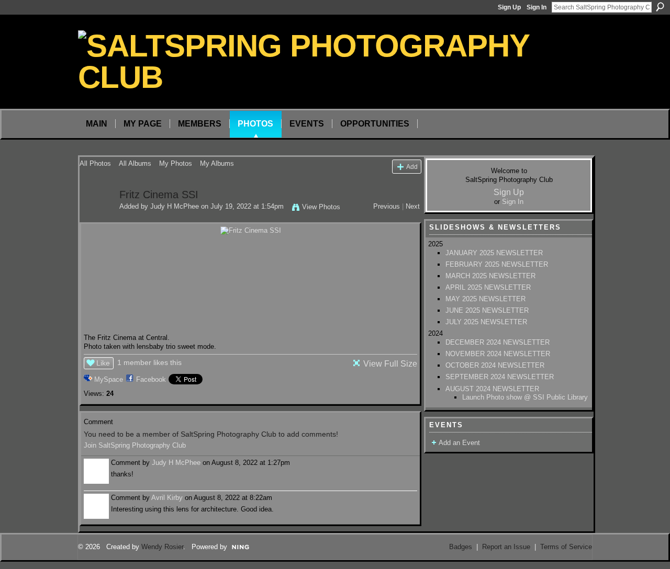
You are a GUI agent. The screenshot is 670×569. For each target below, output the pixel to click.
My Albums (217, 163)
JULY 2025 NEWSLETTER (486, 322)
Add (412, 166)
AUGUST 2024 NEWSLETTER (492, 389)
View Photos (321, 207)
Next (413, 206)
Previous (386, 206)
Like (103, 363)
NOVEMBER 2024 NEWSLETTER (497, 354)
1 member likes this (149, 362)
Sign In (536, 7)
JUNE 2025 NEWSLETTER (487, 310)
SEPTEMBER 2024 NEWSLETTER (499, 377)
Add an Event (459, 443)
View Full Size (390, 363)
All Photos (95, 163)
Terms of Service (566, 547)
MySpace (108, 379)
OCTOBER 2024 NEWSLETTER (494, 365)
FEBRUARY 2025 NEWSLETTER (496, 264)
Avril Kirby (167, 498)
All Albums (135, 163)
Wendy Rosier (162, 547)
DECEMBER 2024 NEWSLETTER (497, 342)
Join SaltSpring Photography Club (135, 445)
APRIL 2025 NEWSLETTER (488, 287)
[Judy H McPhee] (96, 217)
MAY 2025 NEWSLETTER (485, 299)
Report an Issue (506, 547)
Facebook (151, 379)
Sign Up (509, 7)
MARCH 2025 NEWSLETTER (490, 276)
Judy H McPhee (174, 206)
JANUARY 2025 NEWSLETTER (494, 253)
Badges (460, 547)
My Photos (175, 163)
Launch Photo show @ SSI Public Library (525, 397)
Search (660, 7)
